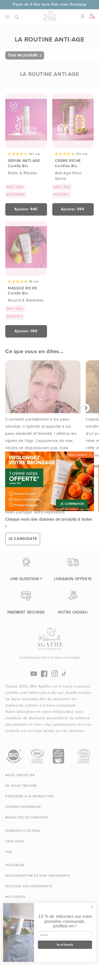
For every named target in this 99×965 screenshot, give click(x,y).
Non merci (77, 455)
